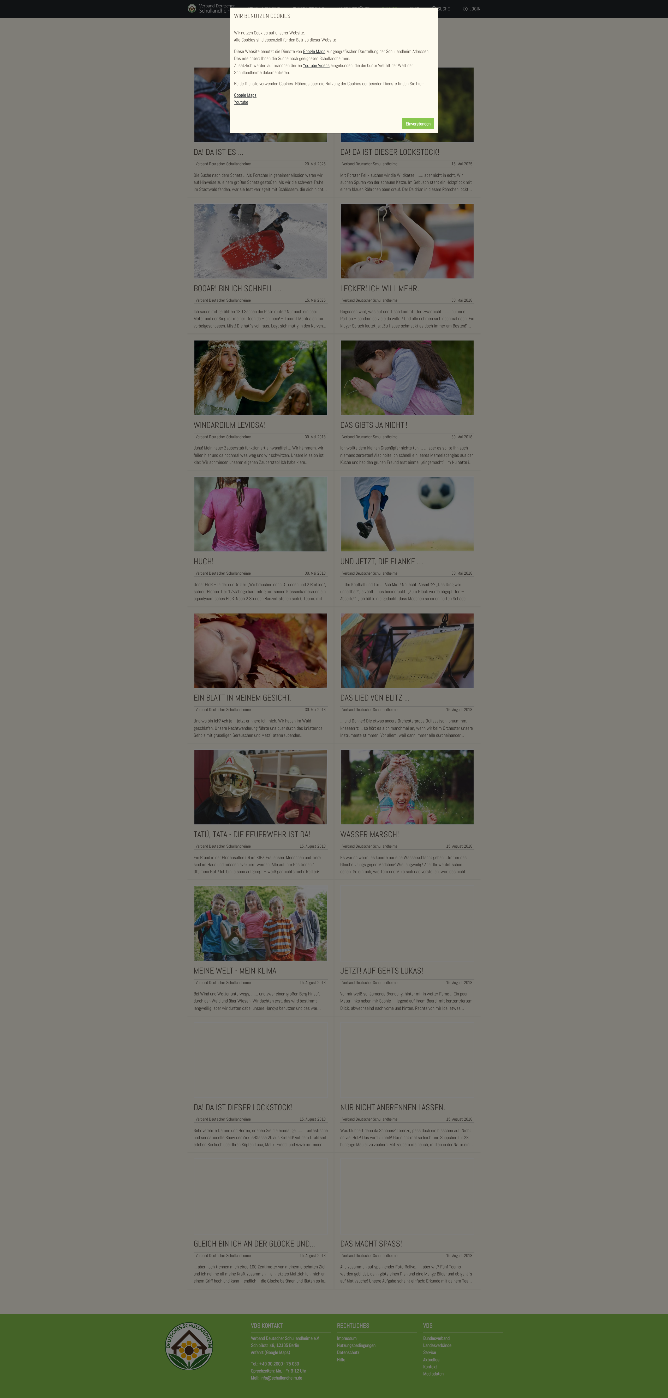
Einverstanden (418, 124)
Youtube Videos (316, 65)
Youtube (241, 102)
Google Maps (314, 51)
